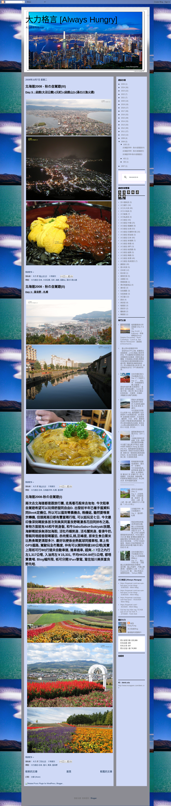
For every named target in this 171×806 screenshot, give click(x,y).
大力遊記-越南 (125, 252)
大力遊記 (123, 220)
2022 (123, 94)
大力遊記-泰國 (125, 244)
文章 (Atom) (35, 777)
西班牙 (123, 309)
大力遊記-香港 (125, 258)
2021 (123, 98)
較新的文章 (31, 771)
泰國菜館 (123, 282)
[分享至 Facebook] (69, 276)
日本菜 (123, 270)
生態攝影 (123, 291)
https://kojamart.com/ (128, 605)
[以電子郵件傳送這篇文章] (61, 276)
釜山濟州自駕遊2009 (130, 348)
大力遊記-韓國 (125, 255)
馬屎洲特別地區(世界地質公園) (137, 523)
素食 (122, 300)
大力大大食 (124, 208)
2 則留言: (52, 486)
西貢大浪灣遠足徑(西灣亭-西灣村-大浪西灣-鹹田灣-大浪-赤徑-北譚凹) (138, 404)
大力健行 (123, 205)
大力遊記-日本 (36, 280)
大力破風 (123, 214)
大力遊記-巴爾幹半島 (128, 232)
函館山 (62, 280)
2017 (123, 111)
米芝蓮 (123, 297)
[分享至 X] (66, 276)
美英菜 (123, 303)
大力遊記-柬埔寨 (126, 241)
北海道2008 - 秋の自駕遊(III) (45, 86)
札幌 (55, 490)
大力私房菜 (124, 217)
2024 (123, 87)
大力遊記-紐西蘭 (126, 249)
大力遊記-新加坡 (126, 235)
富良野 (60, 490)
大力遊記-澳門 (125, 247)
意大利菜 (123, 267)
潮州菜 (123, 288)
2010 (123, 135)
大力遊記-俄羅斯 (126, 226)
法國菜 (123, 279)
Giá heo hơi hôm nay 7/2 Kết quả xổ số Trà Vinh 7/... (131, 611)
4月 (124, 159)
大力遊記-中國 (125, 223)
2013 (123, 125)
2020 (123, 101)
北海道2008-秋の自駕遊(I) (43, 497)
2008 (123, 142)
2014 (123, 121)
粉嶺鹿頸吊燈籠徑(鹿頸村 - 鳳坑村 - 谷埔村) (137, 464)
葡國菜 (123, 306)
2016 (123, 115)
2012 (123, 128)
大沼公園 (46, 280)
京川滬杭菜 (124, 202)
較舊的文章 (106, 771)
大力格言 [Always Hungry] (71, 19)
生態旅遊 (123, 294)
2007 (123, 166)
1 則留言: (53, 276)
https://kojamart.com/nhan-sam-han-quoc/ (130, 599)
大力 (132, 623)
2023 (123, 91)
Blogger (93, 798)
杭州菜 (123, 273)
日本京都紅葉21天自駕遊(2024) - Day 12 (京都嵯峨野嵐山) (138, 555)
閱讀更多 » (29, 272)
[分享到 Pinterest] (71, 276)
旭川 (45, 765)
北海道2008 (47, 490)
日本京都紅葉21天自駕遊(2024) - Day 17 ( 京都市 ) (138, 376)
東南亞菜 (123, 276)
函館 (57, 280)
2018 (123, 108)
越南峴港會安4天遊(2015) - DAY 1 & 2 (137, 434)
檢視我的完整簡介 (134, 632)
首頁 (68, 771)
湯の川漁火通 (72, 280)
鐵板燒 (123, 311)
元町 (53, 280)
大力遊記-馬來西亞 (127, 261)
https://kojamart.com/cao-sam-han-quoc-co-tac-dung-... (132, 584)
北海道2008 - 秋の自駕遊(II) (45, 286)
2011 (123, 131)
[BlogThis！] (64, 276)
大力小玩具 (124, 211)
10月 (125, 145)
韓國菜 (123, 314)
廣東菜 (123, 264)
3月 (124, 162)
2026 (123, 84)
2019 (123, 104)
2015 (123, 118)
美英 (49, 765)
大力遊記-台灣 (125, 229)
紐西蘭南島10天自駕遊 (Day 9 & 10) (137, 327)
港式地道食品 (125, 285)
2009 (123, 138)
